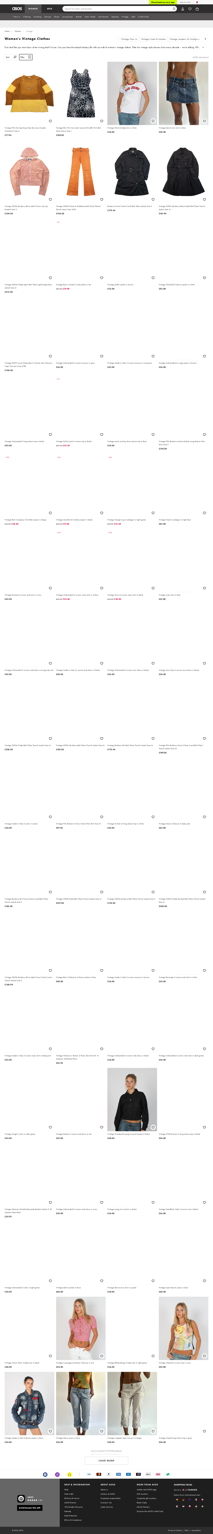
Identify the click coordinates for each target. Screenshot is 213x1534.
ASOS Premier (70, 1502)
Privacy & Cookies (175, 1530)
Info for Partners (143, 1507)
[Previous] (117, 39)
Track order (69, 1494)
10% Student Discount (73, 1507)
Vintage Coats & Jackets (153, 39)
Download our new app (163, 2)
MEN (49, 8)
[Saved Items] (190, 8)
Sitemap (67, 1511)
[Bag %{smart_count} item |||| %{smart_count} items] (197, 8)
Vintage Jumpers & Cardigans (185, 39)
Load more (106, 1460)
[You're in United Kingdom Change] (197, 2)
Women (18, 31)
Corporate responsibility (111, 1498)
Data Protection (70, 1515)
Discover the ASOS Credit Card (150, 1511)
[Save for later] (50, 121)
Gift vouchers (142, 1494)
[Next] (205, 39)
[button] (177, 1500)
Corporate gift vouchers (146, 1498)
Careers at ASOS (108, 1494)
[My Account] (182, 8)
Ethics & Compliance (73, 1520)
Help (66, 1489)
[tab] (17, 16)
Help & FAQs (185, 2)
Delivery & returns (71, 1498)
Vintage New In (129, 39)
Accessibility (196, 1530)
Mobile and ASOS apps (147, 1489)
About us (104, 1489)
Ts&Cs (186, 1530)
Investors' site (106, 1502)
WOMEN (33, 8)
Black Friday (142, 1502)
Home (7, 31)
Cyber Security (107, 1507)
